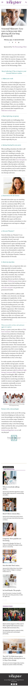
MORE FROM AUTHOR (9, 469)
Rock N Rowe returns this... (11, 514)
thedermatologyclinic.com (9, 430)
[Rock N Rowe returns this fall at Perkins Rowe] (9, 504)
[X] (12, 42)
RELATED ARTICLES (8, 467)
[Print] (18, 42)
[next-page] (6, 600)
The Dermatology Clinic (19, 47)
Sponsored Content (19, 39)
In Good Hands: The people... (12, 590)
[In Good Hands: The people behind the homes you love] (9, 581)
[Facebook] (9, 42)
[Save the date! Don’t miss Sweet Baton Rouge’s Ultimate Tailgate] (9, 556)
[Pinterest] (15, 42)
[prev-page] (3, 600)
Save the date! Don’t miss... (11, 565)
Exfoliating (11, 281)
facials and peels (8, 287)
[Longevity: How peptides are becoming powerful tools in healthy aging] (9, 529)
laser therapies (20, 160)
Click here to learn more (8, 110)
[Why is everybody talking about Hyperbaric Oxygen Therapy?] (9, 477)
